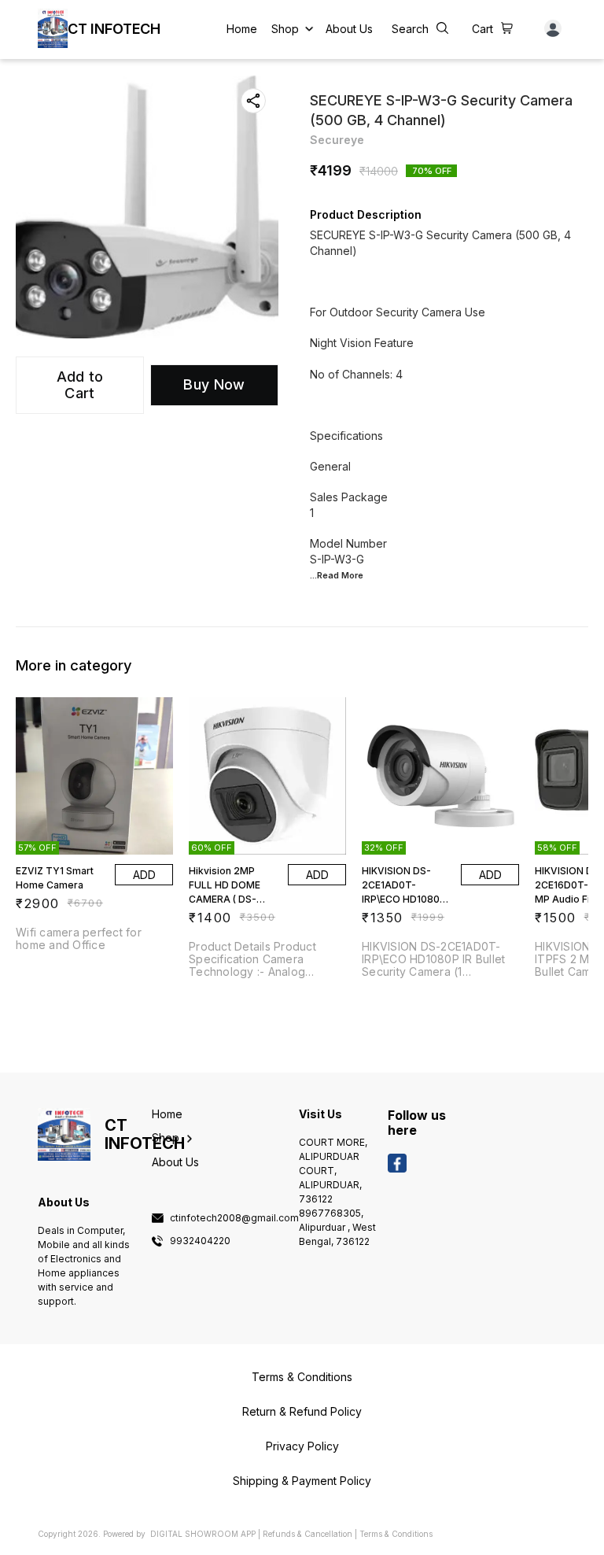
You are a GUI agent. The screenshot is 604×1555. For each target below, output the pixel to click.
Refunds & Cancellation (307, 1533)
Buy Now (214, 384)
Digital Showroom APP (203, 1533)
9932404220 (200, 1241)
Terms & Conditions (396, 1533)
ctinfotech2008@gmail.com (234, 1218)
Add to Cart (80, 384)
